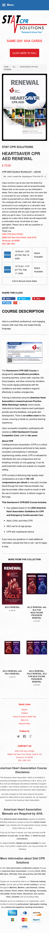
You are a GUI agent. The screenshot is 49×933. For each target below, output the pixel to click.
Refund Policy (24, 723)
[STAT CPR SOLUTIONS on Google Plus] (30, 736)
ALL (14, 67)
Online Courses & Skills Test (24, 716)
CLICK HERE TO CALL (24, 53)
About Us (24, 720)
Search (24, 709)
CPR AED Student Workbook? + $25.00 (21, 171)
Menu (10, 5)
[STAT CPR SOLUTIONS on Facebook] (24, 736)
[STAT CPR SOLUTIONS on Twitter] (18, 736)
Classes (24, 713)
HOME (6, 67)
